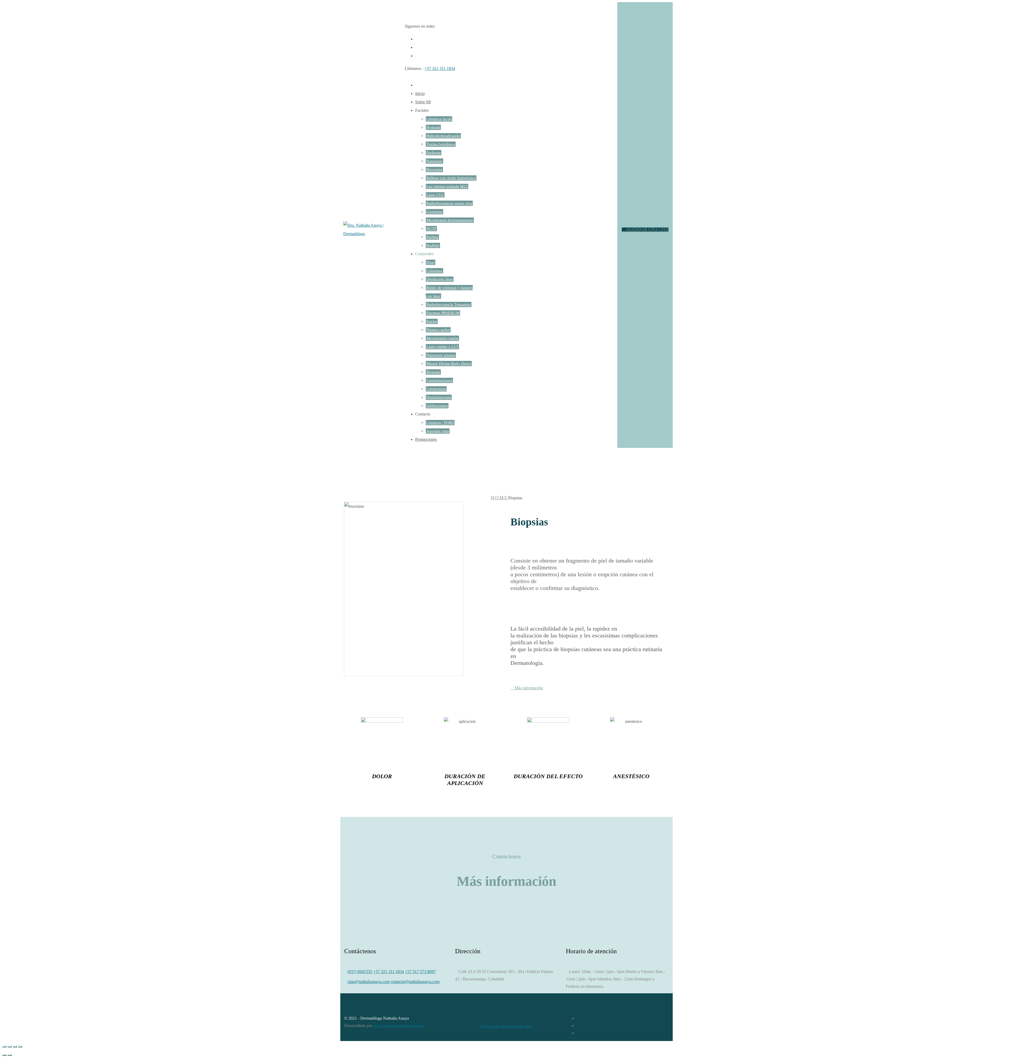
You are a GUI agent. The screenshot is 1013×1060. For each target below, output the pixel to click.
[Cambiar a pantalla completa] (15, 1046)
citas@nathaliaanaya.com (368, 981)
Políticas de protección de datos (506, 1026)
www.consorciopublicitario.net (398, 1025)
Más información (528, 688)
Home (499, 497)
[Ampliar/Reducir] (20, 1046)
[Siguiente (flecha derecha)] (9, 1055)
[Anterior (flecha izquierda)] (4, 1055)
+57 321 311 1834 (439, 68)
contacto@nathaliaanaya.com (415, 981)
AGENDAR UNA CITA (646, 230)
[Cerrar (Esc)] (4, 1046)
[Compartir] (9, 1046)
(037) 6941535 (359, 971)
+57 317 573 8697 (420, 971)
